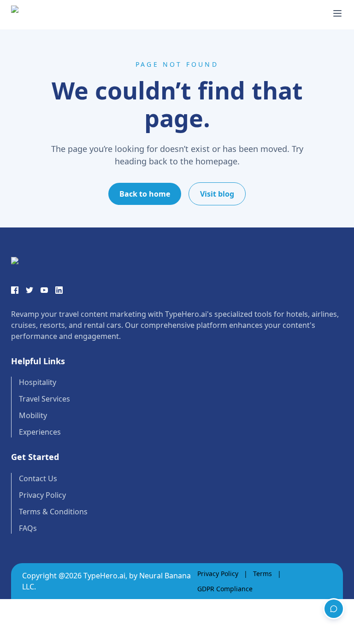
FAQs (28, 528)
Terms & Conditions (53, 512)
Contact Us (38, 478)
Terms (262, 573)
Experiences (40, 432)
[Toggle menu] (337, 13)
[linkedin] (59, 290)
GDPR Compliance (225, 588)
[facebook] (14, 290)
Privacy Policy (42, 495)
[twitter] (29, 290)
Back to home (144, 194)
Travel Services (44, 399)
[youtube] (44, 290)
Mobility (33, 415)
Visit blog (217, 194)
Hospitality (37, 382)
